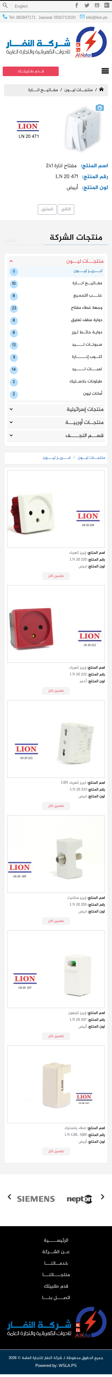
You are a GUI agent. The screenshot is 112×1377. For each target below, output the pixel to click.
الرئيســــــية (56, 1241)
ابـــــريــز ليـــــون (56, 457)
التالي (66, 209)
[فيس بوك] (76, 6)
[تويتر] (87, 6)
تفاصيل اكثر (56, 576)
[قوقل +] (106, 6)
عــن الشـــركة (56, 1252)
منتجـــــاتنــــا (56, 1275)
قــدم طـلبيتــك (31, 71)
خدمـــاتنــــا (56, 1263)
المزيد (10, 240)
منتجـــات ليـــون (78, 90)
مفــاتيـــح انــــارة (43, 90)
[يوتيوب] (97, 6)
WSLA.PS (68, 1365)
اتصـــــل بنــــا (56, 1298)
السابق (47, 209)
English (21, 6)
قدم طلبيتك (56, 1286)
